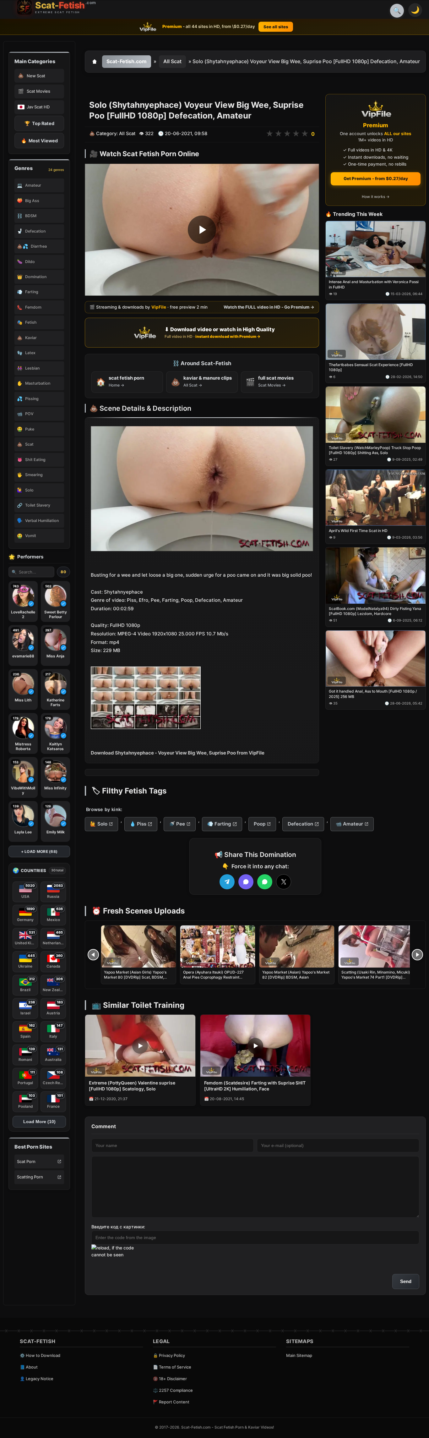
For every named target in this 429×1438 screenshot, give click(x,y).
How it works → (375, 197)
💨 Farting (219, 824)
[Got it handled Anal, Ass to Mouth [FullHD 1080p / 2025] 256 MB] (376, 658)
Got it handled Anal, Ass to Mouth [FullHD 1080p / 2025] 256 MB (373, 694)
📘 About (29, 1366)
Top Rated (39, 123)
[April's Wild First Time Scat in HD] (376, 497)
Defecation (300, 824)
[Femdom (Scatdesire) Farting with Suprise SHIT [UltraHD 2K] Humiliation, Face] (255, 1046)
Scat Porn (26, 1161)
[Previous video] (93, 954)
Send (405, 1281)
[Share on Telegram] (227, 881)
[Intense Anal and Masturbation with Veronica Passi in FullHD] (376, 249)
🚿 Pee (177, 824)
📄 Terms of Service (172, 1366)
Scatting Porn (30, 1176)
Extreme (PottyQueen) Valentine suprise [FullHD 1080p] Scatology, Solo (132, 1085)
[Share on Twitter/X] (283, 881)
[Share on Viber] (245, 881)
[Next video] (417, 954)
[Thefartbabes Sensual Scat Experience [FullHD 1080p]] (376, 332)
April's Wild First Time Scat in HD (358, 530)
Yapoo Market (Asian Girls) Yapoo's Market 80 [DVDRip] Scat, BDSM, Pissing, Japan (135, 977)
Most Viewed (39, 140)
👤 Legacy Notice (36, 1378)
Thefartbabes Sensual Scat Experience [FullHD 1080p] (371, 367)
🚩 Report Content (171, 1401)
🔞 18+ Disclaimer (170, 1378)
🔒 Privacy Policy (169, 1355)
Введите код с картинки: (118, 1226)
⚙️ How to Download (40, 1355)
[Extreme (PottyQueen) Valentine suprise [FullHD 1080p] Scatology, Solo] (140, 1046)
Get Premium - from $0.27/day (376, 178)
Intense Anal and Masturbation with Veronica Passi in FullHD (374, 284)
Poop (259, 824)
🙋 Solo (98, 824)
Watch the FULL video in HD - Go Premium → (269, 307)
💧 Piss (138, 824)
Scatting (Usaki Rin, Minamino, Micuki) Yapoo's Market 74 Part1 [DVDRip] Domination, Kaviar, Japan (375, 977)
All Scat (172, 61)
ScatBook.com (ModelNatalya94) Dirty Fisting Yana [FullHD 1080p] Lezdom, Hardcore (375, 611)
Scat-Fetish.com (126, 61)
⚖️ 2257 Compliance (173, 1390)
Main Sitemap (299, 1355)
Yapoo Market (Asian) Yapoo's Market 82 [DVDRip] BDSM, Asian (295, 975)
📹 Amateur (349, 824)
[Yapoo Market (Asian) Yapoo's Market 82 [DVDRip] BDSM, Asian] (296, 946)
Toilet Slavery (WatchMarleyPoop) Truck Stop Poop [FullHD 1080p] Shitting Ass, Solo (375, 450)
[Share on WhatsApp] (264, 881)
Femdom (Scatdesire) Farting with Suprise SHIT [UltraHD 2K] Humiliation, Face (255, 1085)
